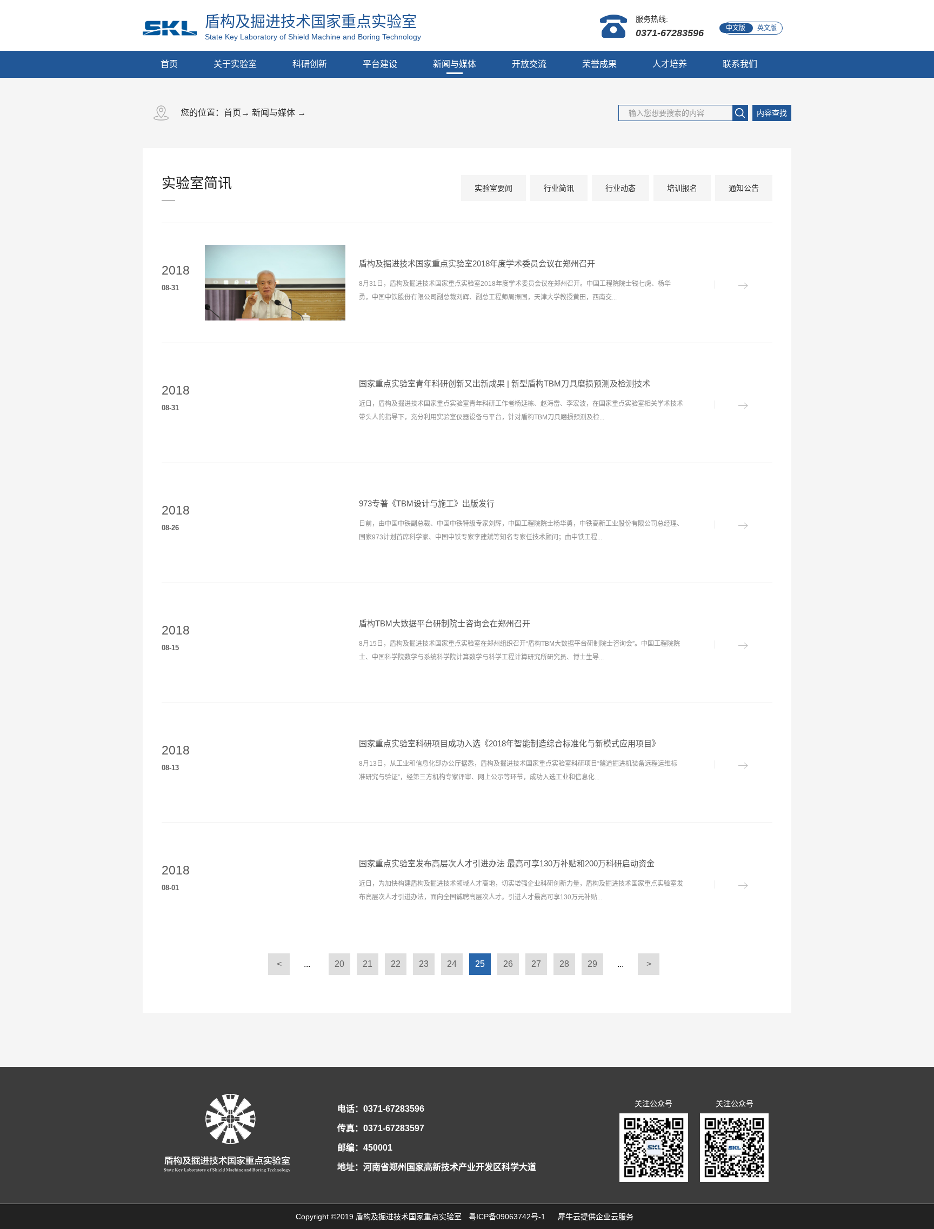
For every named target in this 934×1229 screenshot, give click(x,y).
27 (536, 963)
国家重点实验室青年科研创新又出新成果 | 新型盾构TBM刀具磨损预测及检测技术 (504, 383)
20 (339, 963)
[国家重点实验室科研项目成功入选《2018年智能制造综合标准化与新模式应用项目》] (732, 765)
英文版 (767, 28)
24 (452, 963)
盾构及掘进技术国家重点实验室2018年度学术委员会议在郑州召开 (477, 263)
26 (508, 963)
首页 (169, 64)
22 (396, 963)
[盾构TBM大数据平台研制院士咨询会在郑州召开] (732, 645)
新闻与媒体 (273, 112)
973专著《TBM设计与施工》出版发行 (427, 503)
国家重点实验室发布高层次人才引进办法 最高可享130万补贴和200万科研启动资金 (507, 863)
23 (424, 963)
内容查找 (772, 113)
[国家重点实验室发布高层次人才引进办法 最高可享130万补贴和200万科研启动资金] (732, 885)
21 (367, 963)
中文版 (735, 28)
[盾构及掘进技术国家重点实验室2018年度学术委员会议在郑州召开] (732, 285)
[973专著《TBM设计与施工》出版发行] (732, 525)
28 (564, 963)
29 (592, 963)
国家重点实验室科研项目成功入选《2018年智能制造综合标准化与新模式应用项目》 (509, 743)
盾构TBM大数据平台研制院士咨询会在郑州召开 (444, 623)
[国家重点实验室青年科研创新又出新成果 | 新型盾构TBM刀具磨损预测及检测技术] (732, 405)
